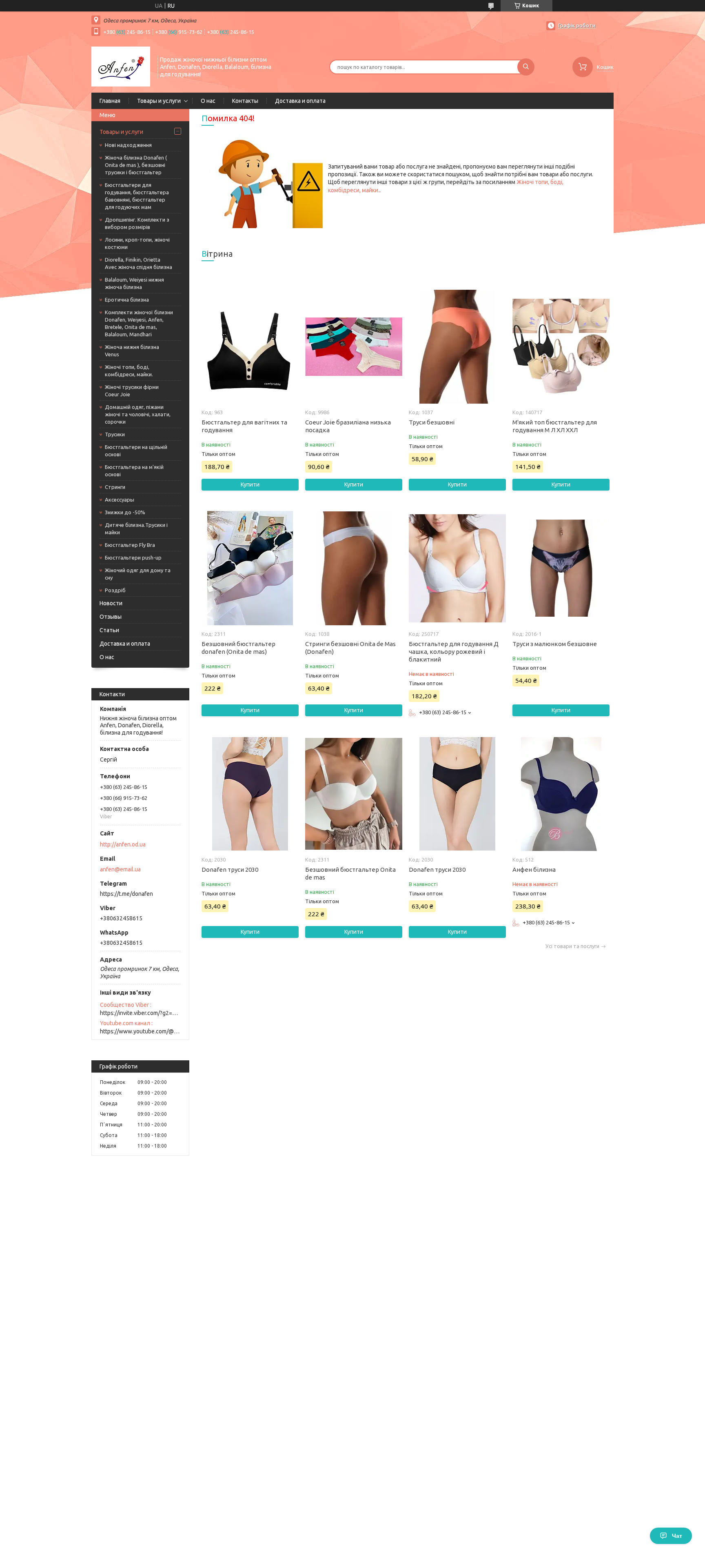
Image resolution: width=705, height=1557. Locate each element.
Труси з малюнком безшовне (554, 643)
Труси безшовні (431, 422)
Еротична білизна (127, 299)
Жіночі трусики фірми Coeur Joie (132, 390)
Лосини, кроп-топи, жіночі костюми (137, 243)
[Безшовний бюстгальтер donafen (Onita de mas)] (250, 568)
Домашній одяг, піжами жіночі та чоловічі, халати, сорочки (138, 414)
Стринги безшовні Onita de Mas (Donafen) (350, 647)
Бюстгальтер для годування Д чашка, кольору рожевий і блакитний (454, 651)
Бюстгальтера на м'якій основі (134, 470)
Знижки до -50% (125, 512)
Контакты (245, 101)
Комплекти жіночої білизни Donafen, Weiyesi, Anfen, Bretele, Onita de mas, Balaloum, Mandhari (139, 323)
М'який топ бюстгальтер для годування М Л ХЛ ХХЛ (554, 426)
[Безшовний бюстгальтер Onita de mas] (353, 794)
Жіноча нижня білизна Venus (132, 350)
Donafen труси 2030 (230, 869)
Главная (110, 101)
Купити (250, 484)
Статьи (109, 630)
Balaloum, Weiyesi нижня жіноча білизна (134, 283)
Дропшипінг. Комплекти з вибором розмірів (137, 223)
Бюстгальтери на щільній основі (136, 450)
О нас (208, 101)
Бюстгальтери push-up (133, 557)
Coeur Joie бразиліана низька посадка (348, 426)
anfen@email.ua (120, 869)
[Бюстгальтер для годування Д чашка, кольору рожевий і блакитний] (457, 568)
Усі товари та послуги (572, 946)
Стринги (115, 487)
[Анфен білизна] (560, 794)
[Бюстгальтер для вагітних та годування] (250, 346)
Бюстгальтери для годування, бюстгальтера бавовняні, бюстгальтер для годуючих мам (137, 196)
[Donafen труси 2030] (250, 794)
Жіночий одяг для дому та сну (138, 573)
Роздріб (115, 590)
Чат (677, 1536)
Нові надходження (128, 145)
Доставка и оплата (300, 101)
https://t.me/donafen (126, 894)
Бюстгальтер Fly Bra (130, 545)
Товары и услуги (159, 101)
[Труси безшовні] (457, 346)
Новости (111, 603)
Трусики (115, 434)
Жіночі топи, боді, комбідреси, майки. (129, 370)
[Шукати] (525, 67)
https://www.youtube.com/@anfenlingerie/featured (140, 1031)
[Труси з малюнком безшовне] (560, 568)
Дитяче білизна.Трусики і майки (136, 528)
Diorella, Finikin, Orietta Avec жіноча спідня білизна (138, 263)
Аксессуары (119, 499)
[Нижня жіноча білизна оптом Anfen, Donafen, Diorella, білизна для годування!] (120, 66)
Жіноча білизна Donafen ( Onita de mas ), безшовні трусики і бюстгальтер (136, 165)
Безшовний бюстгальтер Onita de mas (350, 873)
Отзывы (111, 616)
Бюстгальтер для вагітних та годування (244, 426)
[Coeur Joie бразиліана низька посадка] (353, 346)
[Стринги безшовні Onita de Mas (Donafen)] (353, 568)
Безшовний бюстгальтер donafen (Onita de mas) (238, 647)
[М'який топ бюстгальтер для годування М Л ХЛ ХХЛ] (560, 346)
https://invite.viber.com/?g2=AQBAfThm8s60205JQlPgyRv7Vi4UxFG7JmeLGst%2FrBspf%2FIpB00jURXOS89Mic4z (140, 1013)
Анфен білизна (534, 869)
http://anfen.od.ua (123, 844)
